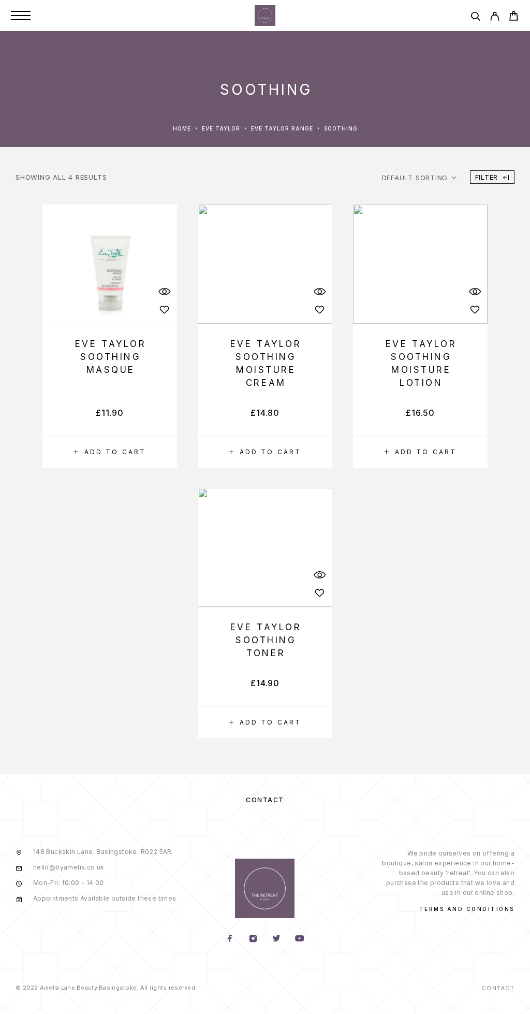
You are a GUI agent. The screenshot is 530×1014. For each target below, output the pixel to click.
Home (182, 128)
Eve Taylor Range (282, 128)
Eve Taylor (221, 128)
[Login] (494, 17)
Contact (265, 800)
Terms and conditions (466, 909)
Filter (486, 177)
